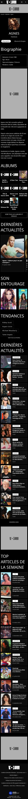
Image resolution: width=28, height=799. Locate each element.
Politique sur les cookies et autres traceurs (13, 777)
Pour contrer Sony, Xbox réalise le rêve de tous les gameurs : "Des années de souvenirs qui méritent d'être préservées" (19, 502)
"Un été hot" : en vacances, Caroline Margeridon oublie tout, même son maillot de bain (18, 591)
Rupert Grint (7, 326)
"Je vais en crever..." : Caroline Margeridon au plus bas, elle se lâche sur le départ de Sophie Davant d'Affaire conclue (19, 729)
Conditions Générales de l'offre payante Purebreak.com (13, 783)
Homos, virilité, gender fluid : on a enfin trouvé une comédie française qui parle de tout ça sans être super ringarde (19, 662)
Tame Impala (7, 335)
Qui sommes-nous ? (21, 772)
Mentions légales (13, 775)
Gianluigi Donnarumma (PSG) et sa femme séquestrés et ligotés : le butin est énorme (19, 671)
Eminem (23, 145)
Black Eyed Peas (13, 145)
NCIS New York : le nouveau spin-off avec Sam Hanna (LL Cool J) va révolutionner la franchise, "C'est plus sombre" (19, 392)
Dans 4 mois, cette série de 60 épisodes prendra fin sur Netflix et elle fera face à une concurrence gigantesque (19, 515)
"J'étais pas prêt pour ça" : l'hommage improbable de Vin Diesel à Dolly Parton (19, 472)
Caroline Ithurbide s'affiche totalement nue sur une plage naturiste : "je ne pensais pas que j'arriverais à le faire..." (19, 582)
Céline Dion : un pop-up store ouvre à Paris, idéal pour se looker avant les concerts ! (19, 404)
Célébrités (7, 14)
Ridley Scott (7, 322)
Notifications (6, 785)
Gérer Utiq (12, 785)
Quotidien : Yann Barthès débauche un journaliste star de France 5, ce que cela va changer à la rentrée (19, 688)
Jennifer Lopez (20, 156)
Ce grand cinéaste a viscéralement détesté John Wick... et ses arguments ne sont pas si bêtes (19, 647)
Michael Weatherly (9, 330)
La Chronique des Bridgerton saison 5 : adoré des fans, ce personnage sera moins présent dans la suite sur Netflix (19, 433)
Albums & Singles (20, 41)
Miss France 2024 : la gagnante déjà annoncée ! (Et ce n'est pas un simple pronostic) (19, 631)
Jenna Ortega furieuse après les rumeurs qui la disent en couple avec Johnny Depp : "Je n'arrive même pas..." (19, 698)
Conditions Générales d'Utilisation (8, 772)
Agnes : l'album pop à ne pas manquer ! (12, 261)
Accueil (2, 14)
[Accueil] (11, 2)
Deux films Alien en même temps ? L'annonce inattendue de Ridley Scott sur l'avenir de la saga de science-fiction (19, 488)
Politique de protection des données (13, 780)
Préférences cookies (20, 785)
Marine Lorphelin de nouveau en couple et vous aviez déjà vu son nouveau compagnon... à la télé (19, 618)
